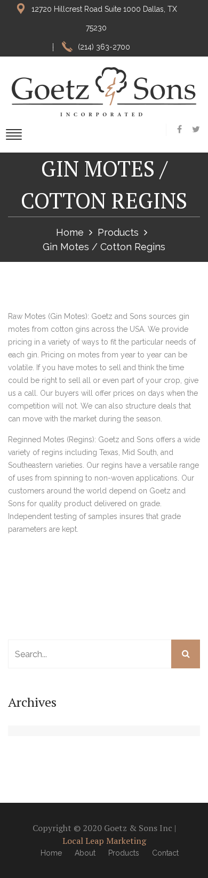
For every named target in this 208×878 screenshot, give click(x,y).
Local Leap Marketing (104, 841)
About (85, 853)
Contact (165, 853)
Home (70, 232)
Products (118, 232)
